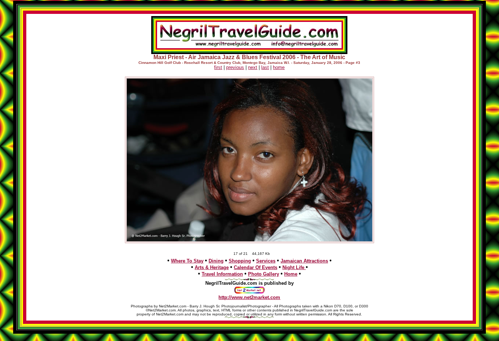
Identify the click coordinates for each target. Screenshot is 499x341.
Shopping (240, 261)
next (252, 67)
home (279, 67)
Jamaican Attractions (304, 261)
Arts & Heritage (212, 267)
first (218, 67)
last (265, 67)
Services (265, 261)
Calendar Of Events (255, 267)
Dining (216, 261)
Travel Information (222, 274)
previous (235, 67)
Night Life (294, 267)
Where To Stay (187, 261)
